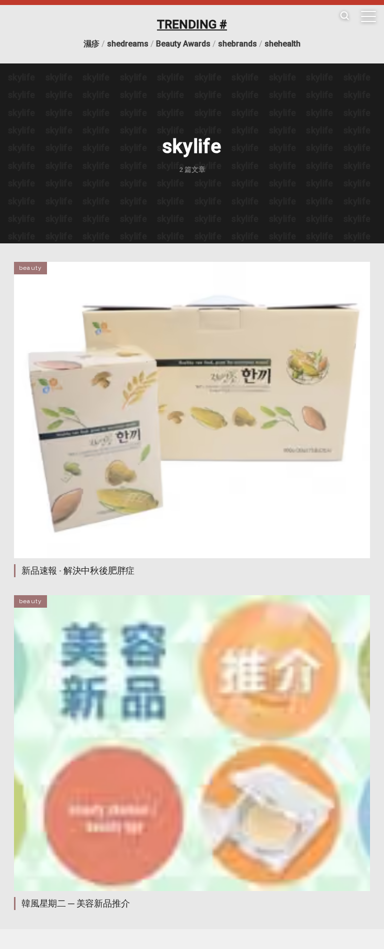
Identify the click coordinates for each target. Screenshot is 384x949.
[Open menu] (368, 16)
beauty (30, 267)
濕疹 (92, 43)
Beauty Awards (183, 43)
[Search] (344, 16)
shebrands (237, 43)
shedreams (127, 43)
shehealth (282, 43)
